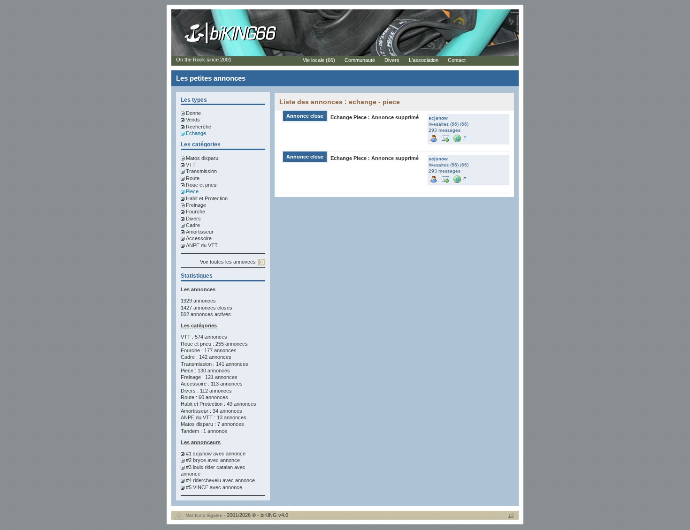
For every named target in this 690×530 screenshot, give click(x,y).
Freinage (196, 205)
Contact (457, 60)
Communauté (360, 60)
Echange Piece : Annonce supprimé (374, 117)
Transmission (201, 171)
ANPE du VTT (202, 245)
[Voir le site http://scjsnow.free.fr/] (459, 137)
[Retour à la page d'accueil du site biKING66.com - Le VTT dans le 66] (231, 43)
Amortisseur (200, 232)
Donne (193, 113)
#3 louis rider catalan (209, 467)
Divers (193, 218)
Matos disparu (202, 158)
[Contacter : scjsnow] (445, 137)
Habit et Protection (207, 198)
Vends (193, 119)
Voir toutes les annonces (228, 262)
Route (192, 178)
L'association (423, 60)
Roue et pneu (201, 185)
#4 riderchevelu (203, 480)
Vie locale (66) (319, 60)
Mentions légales (203, 515)
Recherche (198, 126)
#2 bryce (196, 460)
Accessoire (199, 238)
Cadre (193, 225)
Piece (192, 191)
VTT (191, 164)
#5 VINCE (197, 487)
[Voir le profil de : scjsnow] (434, 137)
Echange (196, 133)
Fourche (195, 211)
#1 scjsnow (199, 453)
